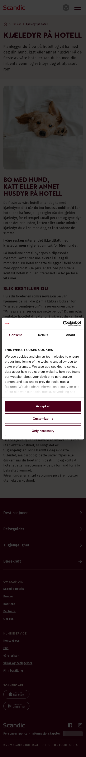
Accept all (43, 406)
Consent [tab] (15, 335)
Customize (40, 418)
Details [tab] (43, 335)
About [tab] (70, 335)
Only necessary (43, 431)
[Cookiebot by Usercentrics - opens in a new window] (63, 323)
